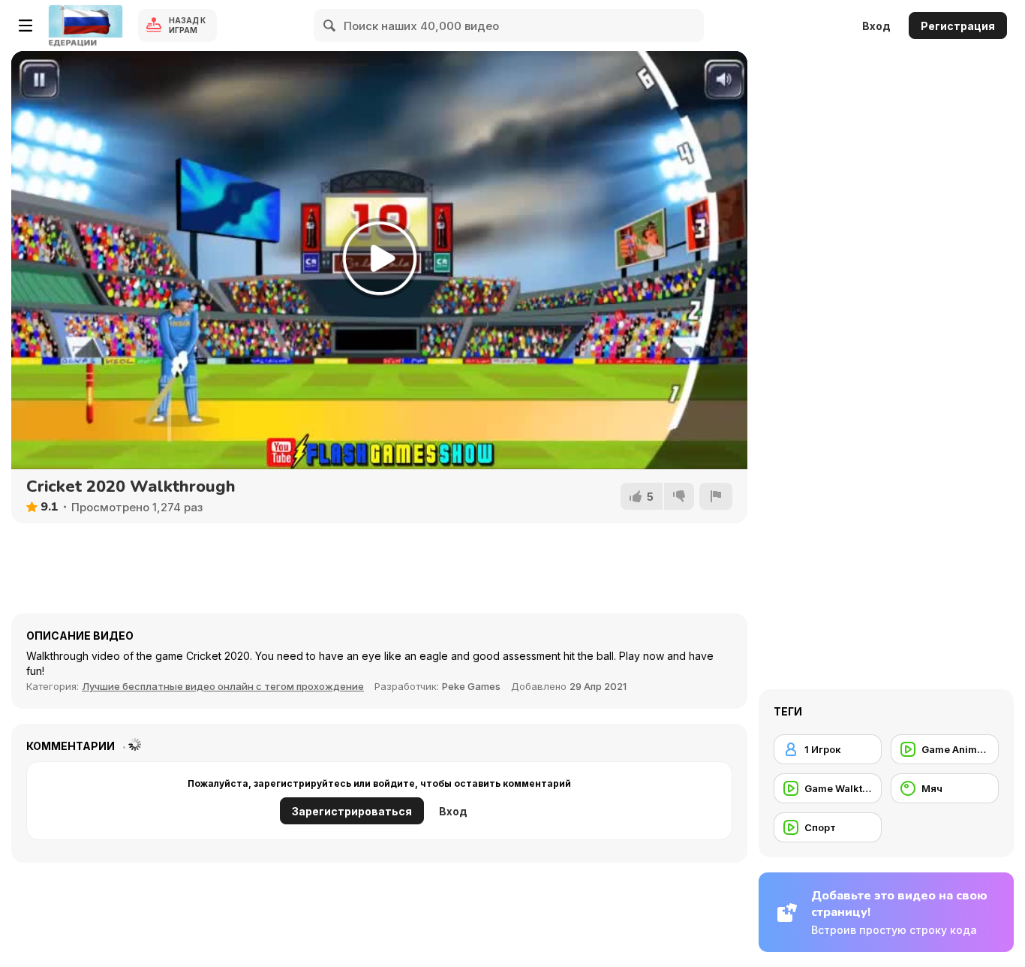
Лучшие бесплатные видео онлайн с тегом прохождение (223, 686)
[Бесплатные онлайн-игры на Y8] (85, 25)
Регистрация (958, 26)
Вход (876, 26)
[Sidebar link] (26, 26)
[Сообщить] (715, 496)
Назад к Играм (187, 25)
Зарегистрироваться (352, 811)
